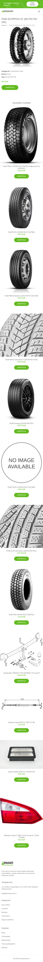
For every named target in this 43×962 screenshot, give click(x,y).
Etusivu (4, 25)
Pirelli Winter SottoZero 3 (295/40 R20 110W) (21, 360)
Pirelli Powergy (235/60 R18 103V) (22, 423)
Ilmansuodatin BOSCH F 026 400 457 (21, 772)
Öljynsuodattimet (7, 920)
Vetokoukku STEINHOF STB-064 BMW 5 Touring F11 (21, 673)
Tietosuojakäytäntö (8, 944)
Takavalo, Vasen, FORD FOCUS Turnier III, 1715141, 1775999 (21, 836)
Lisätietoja (10, 87)
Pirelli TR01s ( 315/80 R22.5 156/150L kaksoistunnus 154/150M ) (21, 167)
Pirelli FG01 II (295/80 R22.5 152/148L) (21, 232)
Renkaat (4, 912)
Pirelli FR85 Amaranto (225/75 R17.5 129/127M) (21, 296)
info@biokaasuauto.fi (9, 893)
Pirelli (21, 71)
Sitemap (4, 947)
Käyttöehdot (6, 940)
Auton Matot (6, 905)
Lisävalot (5, 909)
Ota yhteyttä (6, 936)
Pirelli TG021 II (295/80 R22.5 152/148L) (21, 487)
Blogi (3, 933)
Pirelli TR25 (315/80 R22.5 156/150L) (21, 615)
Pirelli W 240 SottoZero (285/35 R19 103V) (21, 551)
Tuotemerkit (14, 71)
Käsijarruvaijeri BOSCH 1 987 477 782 (21, 722)
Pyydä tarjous (32, 4)
